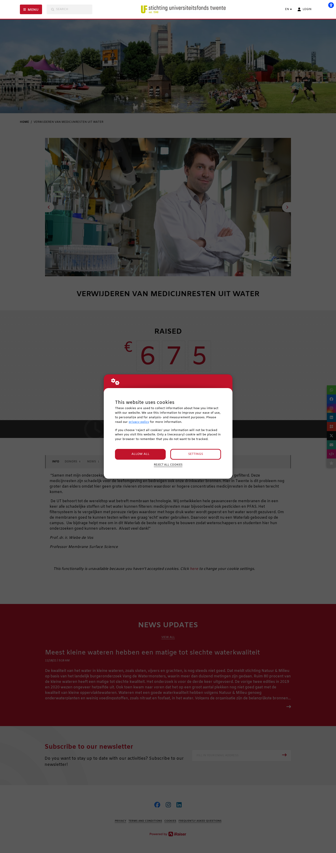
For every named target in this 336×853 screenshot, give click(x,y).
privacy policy (139, 422)
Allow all (140, 454)
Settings (195, 454)
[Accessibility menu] (331, 5)
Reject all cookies (168, 465)
